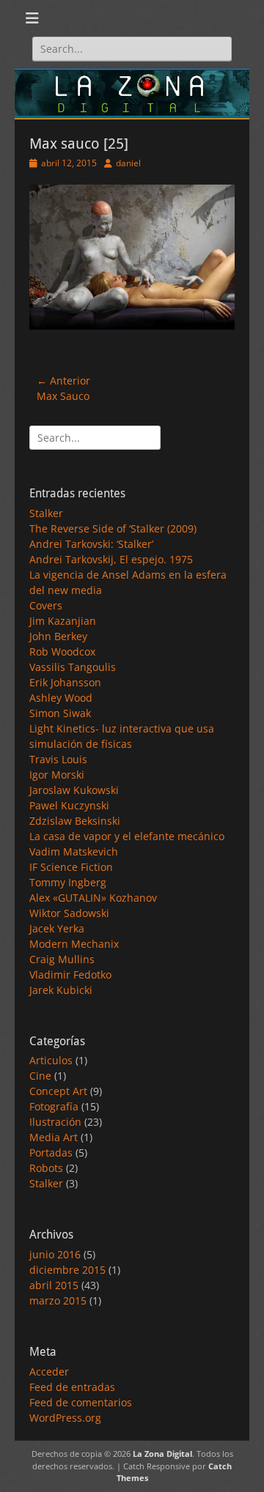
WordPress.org (65, 1418)
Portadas (51, 1152)
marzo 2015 (58, 1300)
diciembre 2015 (67, 1270)
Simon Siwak (60, 713)
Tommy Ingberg (67, 882)
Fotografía (53, 1106)
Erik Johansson (65, 682)
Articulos (51, 1060)
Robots (46, 1168)
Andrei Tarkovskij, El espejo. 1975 (111, 559)
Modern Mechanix (74, 944)
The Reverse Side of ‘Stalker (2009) (113, 528)
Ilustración (55, 1122)
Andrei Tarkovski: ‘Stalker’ (91, 544)
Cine (40, 1076)
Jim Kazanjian (62, 621)
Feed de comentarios (80, 1402)
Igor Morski (56, 775)
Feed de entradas (72, 1387)
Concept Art (58, 1091)
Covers (45, 605)
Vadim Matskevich (73, 851)
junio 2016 (55, 1254)
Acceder (49, 1371)
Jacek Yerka (56, 928)
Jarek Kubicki (60, 990)
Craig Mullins (62, 959)
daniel (128, 163)
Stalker (46, 513)
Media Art (53, 1137)
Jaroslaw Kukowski (74, 790)
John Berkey (58, 636)
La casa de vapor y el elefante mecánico (126, 836)
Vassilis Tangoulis (72, 667)
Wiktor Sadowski (69, 913)
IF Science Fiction (71, 867)
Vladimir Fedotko (70, 974)
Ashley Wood (60, 698)
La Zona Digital (162, 1453)
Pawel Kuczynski (69, 805)
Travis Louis (58, 759)
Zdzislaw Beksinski (74, 821)
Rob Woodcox (62, 651)
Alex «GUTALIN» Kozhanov (93, 898)
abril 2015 (53, 1285)
